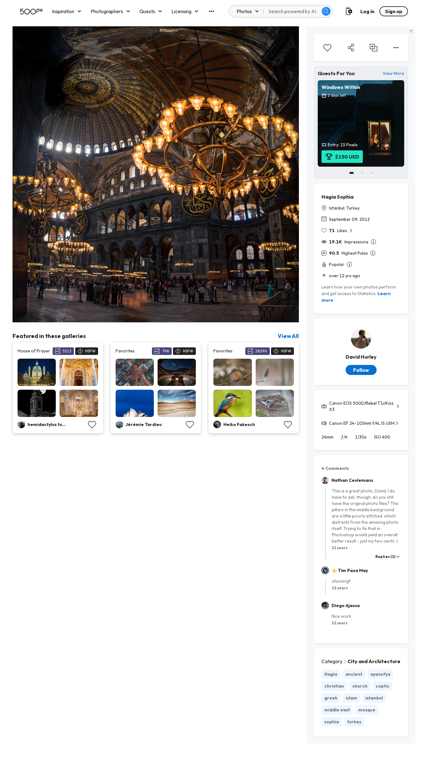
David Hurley (361, 357)
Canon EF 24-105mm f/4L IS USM (361, 423)
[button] (326, 11)
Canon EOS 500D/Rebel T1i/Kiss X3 (361, 406)
